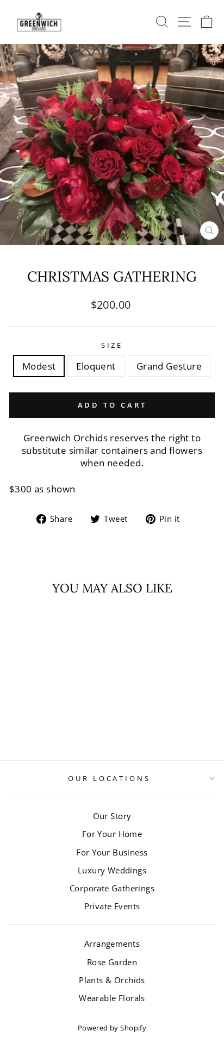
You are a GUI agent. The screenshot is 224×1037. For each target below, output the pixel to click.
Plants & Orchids (112, 979)
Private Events (112, 906)
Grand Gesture (169, 366)
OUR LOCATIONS (109, 778)
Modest (38, 366)
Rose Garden (112, 962)
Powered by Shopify (112, 1028)
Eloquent (95, 366)
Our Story (112, 815)
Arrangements (112, 943)
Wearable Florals (112, 997)
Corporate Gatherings (112, 888)
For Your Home (112, 833)
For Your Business (111, 852)
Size (112, 345)
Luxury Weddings (112, 870)
